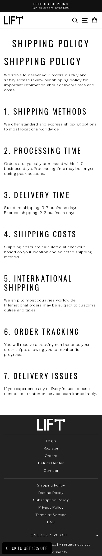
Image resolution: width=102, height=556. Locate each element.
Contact (51, 470)
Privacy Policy (51, 507)
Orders (51, 456)
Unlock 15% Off (50, 535)
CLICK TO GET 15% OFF (27, 548)
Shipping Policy (51, 485)
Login (51, 441)
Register (51, 448)
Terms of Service (51, 515)
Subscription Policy (51, 500)
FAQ (51, 522)
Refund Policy (51, 493)
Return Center (51, 463)
